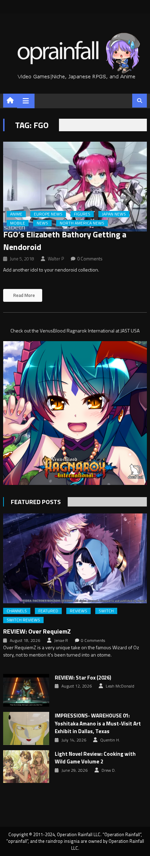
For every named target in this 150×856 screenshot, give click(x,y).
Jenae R (61, 640)
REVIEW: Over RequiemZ (37, 631)
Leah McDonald (120, 686)
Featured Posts (36, 501)
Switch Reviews (23, 620)
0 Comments (90, 258)
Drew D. (109, 770)
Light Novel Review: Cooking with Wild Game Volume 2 (95, 758)
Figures (82, 214)
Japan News (114, 214)
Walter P (56, 258)
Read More (23, 295)
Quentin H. (110, 740)
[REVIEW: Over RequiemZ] (75, 558)
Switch (106, 611)
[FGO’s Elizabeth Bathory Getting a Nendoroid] (75, 186)
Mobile (17, 223)
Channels (17, 611)
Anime (16, 214)
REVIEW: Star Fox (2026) (83, 678)
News (42, 223)
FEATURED (48, 611)
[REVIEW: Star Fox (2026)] (26, 690)
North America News (82, 223)
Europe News (48, 214)
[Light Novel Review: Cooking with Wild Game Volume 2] (26, 766)
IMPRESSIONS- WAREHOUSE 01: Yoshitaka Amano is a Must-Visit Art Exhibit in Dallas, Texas (98, 723)
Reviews (78, 611)
